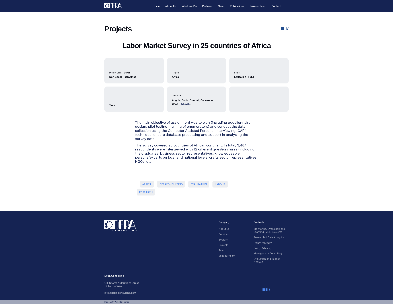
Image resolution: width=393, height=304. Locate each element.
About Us (170, 6)
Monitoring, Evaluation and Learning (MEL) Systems (269, 230)
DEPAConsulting (171, 184)
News (221, 6)
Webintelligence (122, 302)
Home (156, 6)
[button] (286, 6)
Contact (276, 6)
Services (224, 234)
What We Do (189, 6)
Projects (223, 245)
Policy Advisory (263, 242)
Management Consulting (268, 253)
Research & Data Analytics (269, 237)
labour (220, 184)
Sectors (223, 239)
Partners (207, 6)
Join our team (258, 6)
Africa (147, 184)
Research (146, 192)
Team (222, 250)
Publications (237, 6)
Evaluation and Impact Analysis (267, 260)
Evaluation (199, 184)
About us (224, 228)
